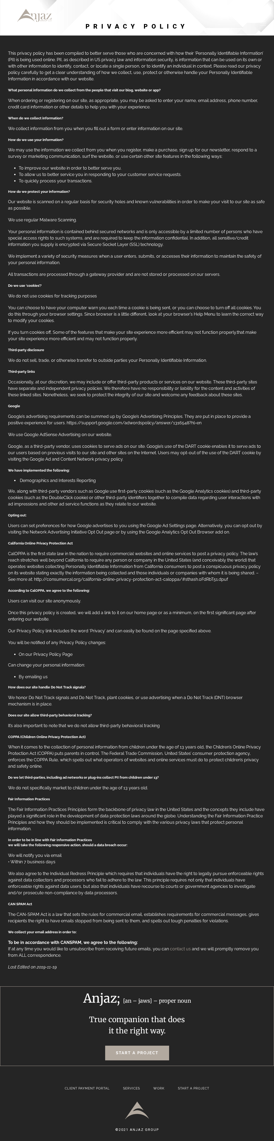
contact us (180, 948)
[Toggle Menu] (263, 24)
